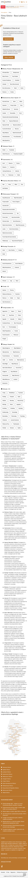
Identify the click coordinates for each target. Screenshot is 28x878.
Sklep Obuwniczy (15, 375)
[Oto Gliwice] (6, 2)
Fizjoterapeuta (16, 424)
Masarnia (11, 163)
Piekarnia (4, 167)
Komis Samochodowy (13, 229)
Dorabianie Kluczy (6, 323)
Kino (22, 184)
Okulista (4, 400)
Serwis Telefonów (19, 263)
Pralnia (19, 315)
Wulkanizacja (5, 240)
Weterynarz (16, 334)
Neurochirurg (20, 400)
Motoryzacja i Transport (9, 194)
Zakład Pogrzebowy (6, 330)
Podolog (4, 396)
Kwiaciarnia (4, 383)
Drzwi (20, 113)
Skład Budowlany (6, 136)
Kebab (18, 175)
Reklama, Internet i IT (9, 259)
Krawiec (16, 330)
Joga (11, 280)
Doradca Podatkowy (6, 80)
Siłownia (4, 280)
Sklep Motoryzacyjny (20, 225)
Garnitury (11, 359)
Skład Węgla (5, 363)
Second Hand (18, 367)
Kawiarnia (12, 167)
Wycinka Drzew (5, 101)
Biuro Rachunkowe (6, 88)
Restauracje (10, 175)
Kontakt (24, 857)
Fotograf (4, 338)
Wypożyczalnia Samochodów (8, 209)
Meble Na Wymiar (6, 109)
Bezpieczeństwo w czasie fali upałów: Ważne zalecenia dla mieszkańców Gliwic (13, 822)
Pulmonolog (13, 416)
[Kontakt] (22, 2)
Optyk (19, 396)
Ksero (3, 327)
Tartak (14, 101)
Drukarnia (17, 267)
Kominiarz (16, 109)
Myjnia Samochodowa (7, 225)
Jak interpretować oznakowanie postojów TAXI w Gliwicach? (14, 814)
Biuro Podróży (12, 250)
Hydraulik (12, 319)
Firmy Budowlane (17, 136)
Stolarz (3, 121)
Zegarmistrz (4, 311)
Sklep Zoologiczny (6, 348)
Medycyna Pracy (5, 424)
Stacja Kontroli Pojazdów (17, 240)
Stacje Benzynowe (6, 197)
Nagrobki (4, 319)
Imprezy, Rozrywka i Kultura (10, 180)
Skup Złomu (11, 315)
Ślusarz (19, 311)
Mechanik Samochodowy (7, 213)
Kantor (22, 88)
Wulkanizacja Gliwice (8, 785)
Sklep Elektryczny (6, 379)
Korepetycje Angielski (18, 153)
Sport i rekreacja (7, 277)
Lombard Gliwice (7, 772)
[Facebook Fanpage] (20, 2)
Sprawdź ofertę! (8, 39)
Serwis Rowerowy (16, 221)
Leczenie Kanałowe (15, 420)
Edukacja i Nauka (7, 146)
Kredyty (12, 92)
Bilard (16, 184)
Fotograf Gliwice (7, 778)
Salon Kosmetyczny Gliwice (9, 783)
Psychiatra (20, 392)
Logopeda (19, 404)
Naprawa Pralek (5, 124)
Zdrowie (5, 389)
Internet (4, 271)
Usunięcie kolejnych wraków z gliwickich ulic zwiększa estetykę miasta (13, 830)
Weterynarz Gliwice (7, 776)
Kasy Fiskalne (15, 76)
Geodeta (4, 113)
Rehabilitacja (12, 392)
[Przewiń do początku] (24, 874)
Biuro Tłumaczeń (17, 323)
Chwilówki (17, 80)
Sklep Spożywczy (20, 359)
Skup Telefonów (14, 371)
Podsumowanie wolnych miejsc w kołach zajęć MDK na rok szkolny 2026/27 (14, 808)
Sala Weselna (5, 188)
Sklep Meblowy (5, 132)
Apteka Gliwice (6, 769)
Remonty (17, 128)
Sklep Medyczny (14, 363)
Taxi (18, 213)
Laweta (3, 229)
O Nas (7, 872)
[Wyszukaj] (24, 2)
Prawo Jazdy (5, 217)
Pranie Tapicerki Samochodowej (9, 236)
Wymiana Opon (5, 221)
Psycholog (22, 416)
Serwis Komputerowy (6, 263)
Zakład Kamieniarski (17, 132)
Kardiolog (4, 408)
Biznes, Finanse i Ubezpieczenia (11, 68)
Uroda (4, 286)
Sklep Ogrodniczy (6, 140)
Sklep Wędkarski (17, 348)
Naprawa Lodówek (17, 124)
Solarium (4, 290)
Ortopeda (12, 396)
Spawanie (4, 105)
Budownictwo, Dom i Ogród (10, 97)
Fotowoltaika (12, 113)
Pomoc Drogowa (16, 201)
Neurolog (12, 400)
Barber (11, 298)
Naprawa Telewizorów (13, 121)
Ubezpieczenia (16, 72)
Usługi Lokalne (7, 307)
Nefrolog (4, 404)
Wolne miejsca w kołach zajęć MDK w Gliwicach (14, 811)
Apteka (19, 427)
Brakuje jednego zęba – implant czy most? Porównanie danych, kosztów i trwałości (13, 804)
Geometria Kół (5, 205)
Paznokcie (17, 294)
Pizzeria (18, 163)
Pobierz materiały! (8, 57)
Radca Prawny (5, 76)
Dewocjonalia (5, 375)
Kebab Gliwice (6, 792)
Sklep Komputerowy (6, 267)
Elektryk (19, 319)
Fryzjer (18, 298)
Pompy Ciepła (13, 105)
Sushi (3, 163)
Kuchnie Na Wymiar (6, 128)
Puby (3, 175)
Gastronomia (6, 159)
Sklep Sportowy (5, 352)
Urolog (3, 392)
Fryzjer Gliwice (6, 781)
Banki (15, 88)
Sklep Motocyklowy (18, 197)
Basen (17, 280)
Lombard (15, 379)
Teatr (3, 184)
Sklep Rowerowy (16, 352)
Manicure (4, 298)
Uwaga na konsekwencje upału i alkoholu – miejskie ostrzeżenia (13, 818)
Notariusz (4, 92)
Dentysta (12, 427)
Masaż (11, 404)
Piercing (12, 290)
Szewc (3, 315)
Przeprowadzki (5, 201)
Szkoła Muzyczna (6, 153)
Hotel (3, 250)
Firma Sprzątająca (12, 327)
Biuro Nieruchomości (14, 84)
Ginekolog (12, 408)
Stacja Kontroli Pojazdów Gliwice (11, 788)
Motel (3, 254)
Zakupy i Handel (7, 344)
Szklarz (20, 101)
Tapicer (12, 311)
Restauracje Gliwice (7, 790)
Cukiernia (17, 171)
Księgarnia (4, 371)
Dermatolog (14, 412)
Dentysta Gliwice (7, 767)
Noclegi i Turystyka (8, 246)
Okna (21, 105)
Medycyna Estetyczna (6, 294)
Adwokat (4, 84)
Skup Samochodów (16, 217)
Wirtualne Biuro (5, 72)
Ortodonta (4, 420)
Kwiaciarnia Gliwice (7, 774)
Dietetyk (4, 427)
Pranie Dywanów (6, 334)
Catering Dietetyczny (6, 171)
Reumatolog (4, 416)
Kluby (9, 184)
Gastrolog (20, 408)
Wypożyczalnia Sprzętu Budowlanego (10, 117)
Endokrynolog (5, 412)
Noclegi (20, 250)
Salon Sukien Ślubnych (7, 367)
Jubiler (3, 359)
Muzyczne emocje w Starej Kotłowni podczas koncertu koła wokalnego (13, 826)
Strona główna (4, 12)
